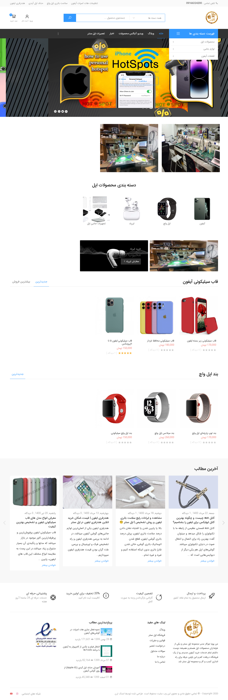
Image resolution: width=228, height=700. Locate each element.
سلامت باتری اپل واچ (57, 3)
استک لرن (120, 694)
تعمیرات (210, 144)
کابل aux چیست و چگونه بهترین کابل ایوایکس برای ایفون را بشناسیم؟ (193, 520)
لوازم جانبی (208, 49)
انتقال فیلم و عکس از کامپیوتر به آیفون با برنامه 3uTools (81, 648)
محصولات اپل (207, 42)
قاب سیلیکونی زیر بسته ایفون (201, 341)
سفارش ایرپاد (132, 261)
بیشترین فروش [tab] (21, 281)
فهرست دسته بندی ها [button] (201, 33)
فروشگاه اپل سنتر (157, 635)
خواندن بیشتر (207, 561)
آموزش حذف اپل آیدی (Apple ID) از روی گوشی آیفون (82, 669)
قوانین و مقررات (157, 640)
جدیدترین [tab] (41, 281)
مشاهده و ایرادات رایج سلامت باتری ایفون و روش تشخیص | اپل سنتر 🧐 (141, 520)
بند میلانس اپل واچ (164, 433)
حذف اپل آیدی (35, 3)
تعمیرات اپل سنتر (96, 33)
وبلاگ (151, 33)
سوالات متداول (158, 651)
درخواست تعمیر (157, 646)
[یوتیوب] (11, 694)
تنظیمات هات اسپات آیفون (84, 3)
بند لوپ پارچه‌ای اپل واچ (204, 433)
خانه (161, 33)
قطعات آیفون (207, 56)
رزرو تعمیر (207, 163)
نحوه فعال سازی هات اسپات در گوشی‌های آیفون (85, 631)
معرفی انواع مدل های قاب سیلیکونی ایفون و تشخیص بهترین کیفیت (36, 522)
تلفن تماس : (201, 3)
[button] (13, 18)
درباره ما (161, 656)
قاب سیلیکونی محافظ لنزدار (160, 341)
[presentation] (9, 79)
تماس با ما (160, 662)
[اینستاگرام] (17, 694)
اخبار (112, 33)
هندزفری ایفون (17, 3)
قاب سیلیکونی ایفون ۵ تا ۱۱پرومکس (120, 342)
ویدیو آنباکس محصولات (131, 33)
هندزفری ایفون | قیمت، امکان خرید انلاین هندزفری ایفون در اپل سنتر (88, 520)
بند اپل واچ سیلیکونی (121, 433)
